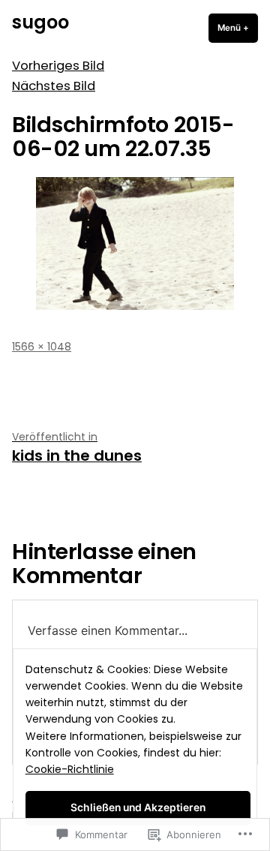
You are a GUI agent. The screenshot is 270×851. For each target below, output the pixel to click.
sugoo (40, 22)
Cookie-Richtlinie (70, 769)
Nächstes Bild (53, 86)
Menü (238, 28)
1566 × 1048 (41, 346)
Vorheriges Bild (58, 65)
